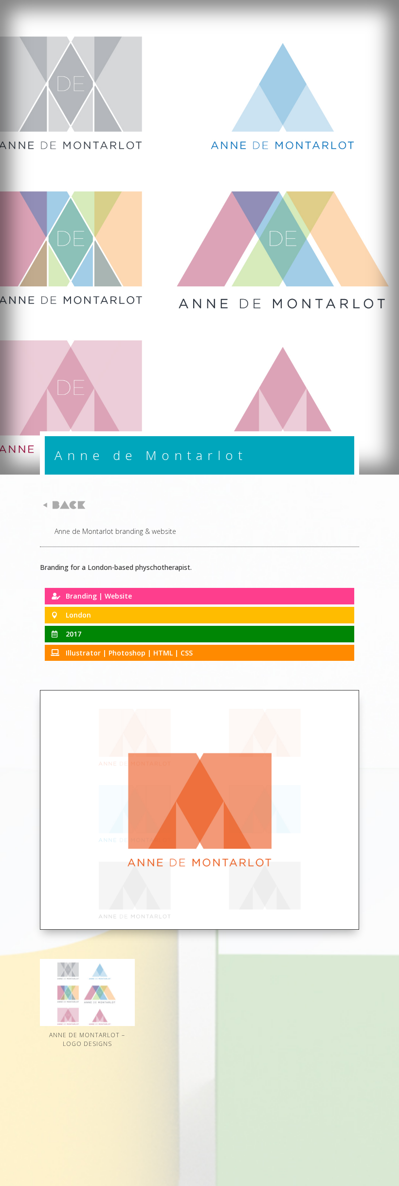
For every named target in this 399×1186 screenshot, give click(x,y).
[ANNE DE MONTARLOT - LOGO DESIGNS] (87, 1025)
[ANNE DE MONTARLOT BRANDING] (199, 929)
